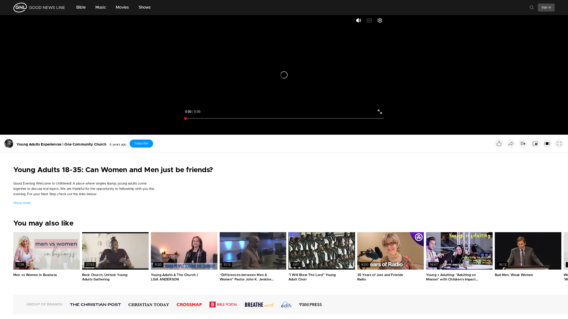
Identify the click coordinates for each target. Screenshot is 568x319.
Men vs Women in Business (35, 275)
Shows (145, 8)
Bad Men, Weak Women (514, 275)
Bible (81, 8)
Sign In (546, 7)
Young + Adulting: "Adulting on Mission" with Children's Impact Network (451, 279)
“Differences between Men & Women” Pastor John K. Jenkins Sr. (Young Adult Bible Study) (245, 279)
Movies (122, 8)
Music (100, 8)
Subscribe (141, 143)
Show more (22, 203)
